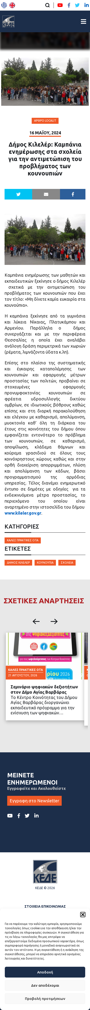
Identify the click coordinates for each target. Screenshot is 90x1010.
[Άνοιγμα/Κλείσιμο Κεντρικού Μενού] (83, 21)
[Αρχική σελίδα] (8, 21)
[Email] (46, 194)
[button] (82, 914)
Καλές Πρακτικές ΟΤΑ (22, 540)
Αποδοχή (45, 972)
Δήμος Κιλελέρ (18, 562)
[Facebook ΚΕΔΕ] (69, 5)
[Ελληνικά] (4, 5)
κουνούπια (45, 562)
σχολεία (67, 562)
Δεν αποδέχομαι (45, 985)
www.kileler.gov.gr (23, 513)
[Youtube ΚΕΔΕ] (60, 5)
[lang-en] (12, 5)
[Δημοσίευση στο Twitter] (18, 194)
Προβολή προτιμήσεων (45, 999)
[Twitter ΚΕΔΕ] (77, 5)
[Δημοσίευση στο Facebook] (73, 194)
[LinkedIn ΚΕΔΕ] (86, 5)
